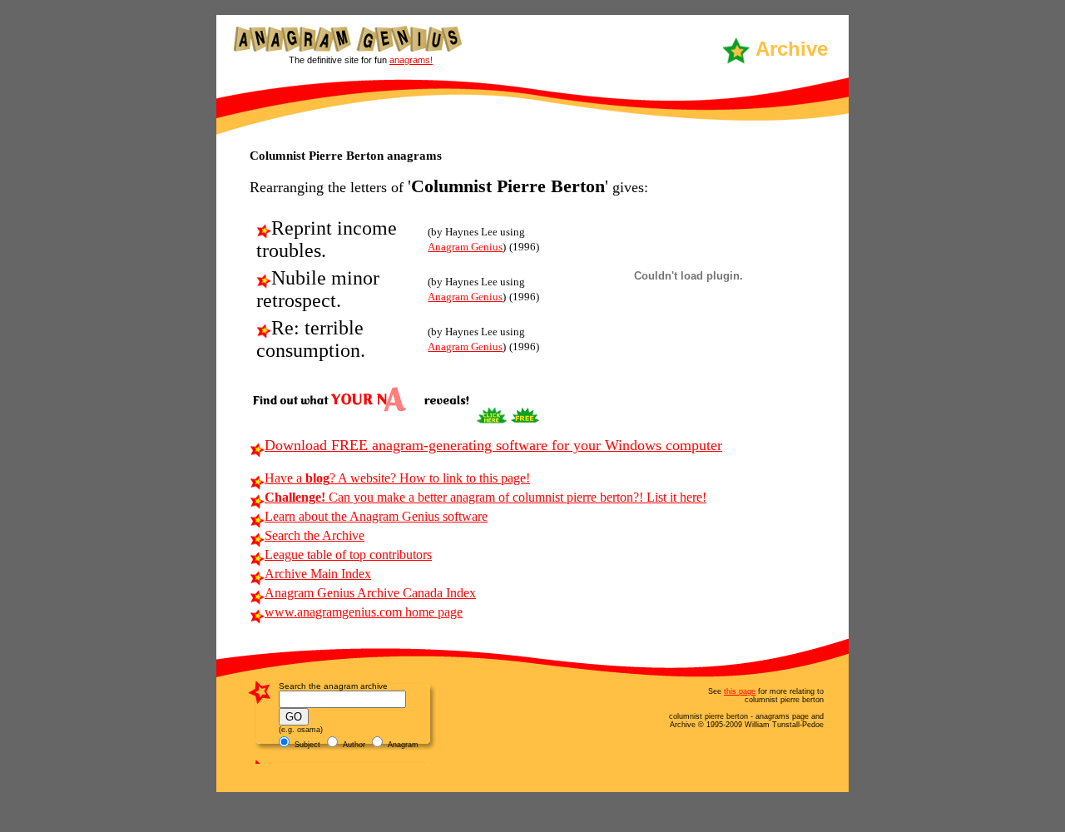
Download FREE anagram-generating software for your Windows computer (493, 445)
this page (739, 691)
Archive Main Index (318, 574)
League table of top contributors (348, 554)
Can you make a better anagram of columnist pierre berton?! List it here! (485, 497)
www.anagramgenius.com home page (364, 612)
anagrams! (411, 60)
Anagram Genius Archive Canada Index (370, 593)
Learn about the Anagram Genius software (376, 516)
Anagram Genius (465, 246)
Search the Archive (314, 535)
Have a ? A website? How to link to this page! (397, 478)
